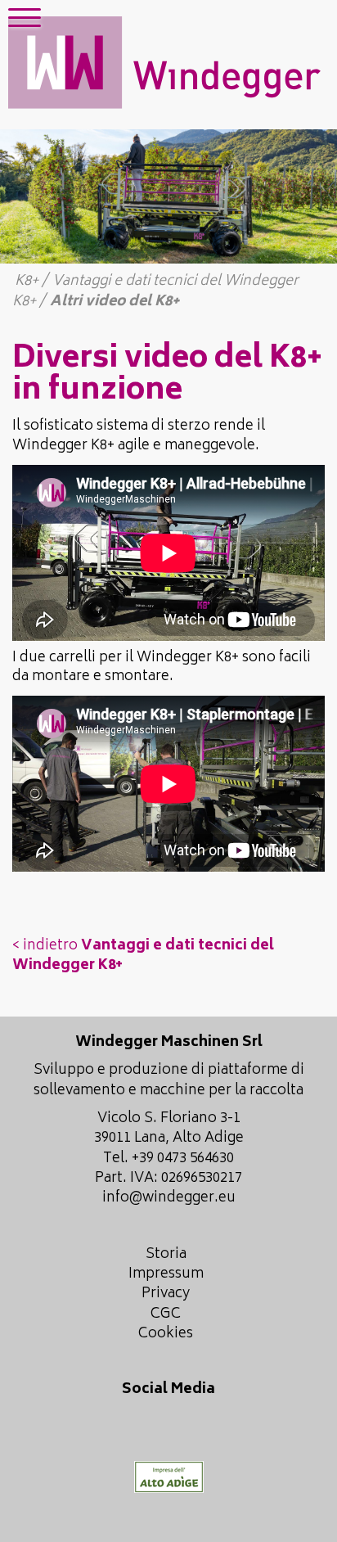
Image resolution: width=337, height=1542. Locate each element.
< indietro (143, 956)
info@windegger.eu (169, 1198)
